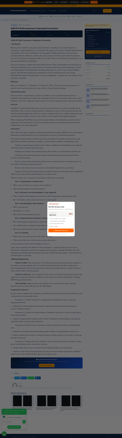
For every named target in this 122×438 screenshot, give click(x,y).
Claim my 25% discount (61, 230)
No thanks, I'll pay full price (61, 234)
